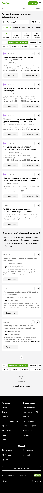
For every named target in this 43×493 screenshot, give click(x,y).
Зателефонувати (29, 75)
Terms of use (36, 481)
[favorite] (38, 53)
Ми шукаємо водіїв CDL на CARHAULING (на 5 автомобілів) (20, 293)
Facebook (29, 450)
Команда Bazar (29, 430)
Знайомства (6, 430)
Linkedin (8, 459)
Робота (4, 8)
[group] (21, 28)
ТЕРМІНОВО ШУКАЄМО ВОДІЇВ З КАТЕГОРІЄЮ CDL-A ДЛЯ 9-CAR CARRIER (20, 148)
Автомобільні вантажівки (18, 42)
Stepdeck (15, 46)
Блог (4, 440)
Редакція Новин (29, 426)
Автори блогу (28, 421)
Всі (4, 42)
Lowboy (25, 46)
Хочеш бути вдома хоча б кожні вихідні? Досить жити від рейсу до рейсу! (20, 120)
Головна (21, 376)
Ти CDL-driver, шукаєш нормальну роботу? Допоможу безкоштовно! (17, 210)
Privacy (5, 481)
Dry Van (33, 42)
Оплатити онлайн (23, 468)
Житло (4, 412)
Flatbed (5, 46)
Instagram (8, 450)
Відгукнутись (11, 75)
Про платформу (29, 407)
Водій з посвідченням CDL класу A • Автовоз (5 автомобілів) (18, 58)
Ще (37, 8)
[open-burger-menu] (40, 3)
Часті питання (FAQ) (31, 412)
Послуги (22, 8)
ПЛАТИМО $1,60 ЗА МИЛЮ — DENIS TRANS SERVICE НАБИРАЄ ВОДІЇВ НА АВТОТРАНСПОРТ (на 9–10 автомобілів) (20, 328)
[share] (33, 53)
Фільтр (37, 22)
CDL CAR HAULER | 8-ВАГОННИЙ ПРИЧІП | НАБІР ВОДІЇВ (21, 89)
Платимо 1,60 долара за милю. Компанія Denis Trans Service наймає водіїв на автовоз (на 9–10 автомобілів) (20, 180)
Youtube (8, 455)
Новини (5, 435)
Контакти (26, 435)
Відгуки (26, 416)
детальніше (35, 70)
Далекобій (21, 381)
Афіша (4, 426)
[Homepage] (6, 3)
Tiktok (27, 455)
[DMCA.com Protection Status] (37, 475)
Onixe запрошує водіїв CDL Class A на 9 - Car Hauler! (21, 259)
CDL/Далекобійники (10, 421)
